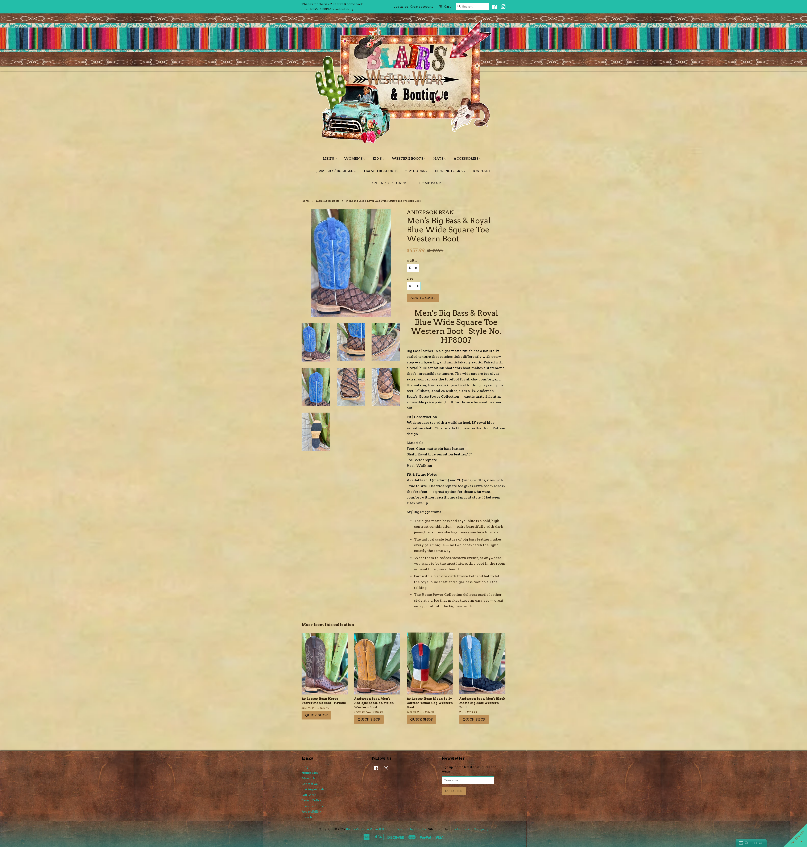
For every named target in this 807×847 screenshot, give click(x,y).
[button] (458, 31)
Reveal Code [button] (403, 93)
